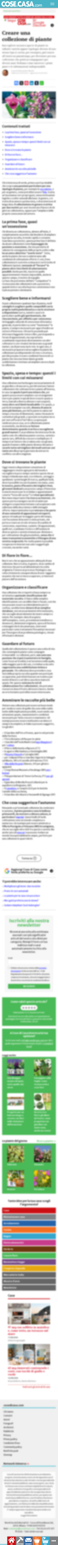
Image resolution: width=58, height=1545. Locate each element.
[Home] (21, 4)
